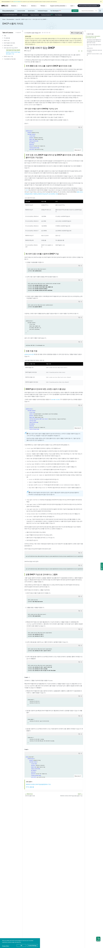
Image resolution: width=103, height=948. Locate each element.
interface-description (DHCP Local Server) (38, 419)
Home (4, 19)
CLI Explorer (25, 15)
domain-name (31, 139)
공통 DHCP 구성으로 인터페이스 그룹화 (94, 54)
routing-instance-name (34, 147)
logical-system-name (33, 141)
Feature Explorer (34, 15)
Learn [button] (72, 5)
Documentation (8, 11)
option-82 (31, 146)
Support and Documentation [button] (57, 5)
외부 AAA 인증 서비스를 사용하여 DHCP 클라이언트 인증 (93, 37)
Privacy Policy (5, 945)
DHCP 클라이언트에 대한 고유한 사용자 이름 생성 (94, 51)
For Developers (56, 10)
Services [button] (33, 5)
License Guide (21, 10)
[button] (98, 939)
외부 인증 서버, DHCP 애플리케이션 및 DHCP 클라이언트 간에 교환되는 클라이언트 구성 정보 (94, 41)
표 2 (33, 354)
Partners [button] (43, 5)
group (27, 756)
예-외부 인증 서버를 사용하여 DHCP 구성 (94, 45)
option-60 (31, 144)
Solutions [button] (13, 5)
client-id (31, 413)
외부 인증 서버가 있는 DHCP (13, 50)
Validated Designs (43, 10)
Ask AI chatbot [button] (17, 1)
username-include (31, 134)
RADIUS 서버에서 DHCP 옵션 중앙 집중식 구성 (13, 53)
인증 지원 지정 (90, 48)
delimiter (31, 137)
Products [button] (23, 5)
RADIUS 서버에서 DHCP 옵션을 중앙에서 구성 (38, 784)
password (29, 132)
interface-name (32, 420)
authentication (29, 130)
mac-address (31, 142)
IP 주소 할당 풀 (30, 787)
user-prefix (31, 149)
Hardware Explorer (46, 15)
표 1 (27, 190)
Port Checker (58, 15)
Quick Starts (31, 10)
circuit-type (32, 135)
